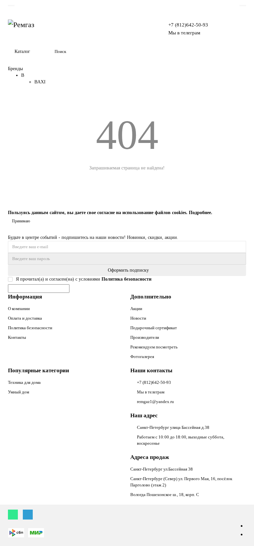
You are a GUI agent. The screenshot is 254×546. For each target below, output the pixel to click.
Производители (144, 337)
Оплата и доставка (25, 318)
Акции (136, 308)
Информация (25, 297)
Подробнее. (200, 212)
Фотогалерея (142, 356)
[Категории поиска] (46, 51)
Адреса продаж (149, 457)
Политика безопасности (30, 327)
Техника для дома (24, 382)
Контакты (17, 337)
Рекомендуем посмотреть (154, 346)
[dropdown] (11, 5)
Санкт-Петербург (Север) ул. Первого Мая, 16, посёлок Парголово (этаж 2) (181, 481)
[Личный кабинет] (242, 5)
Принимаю (21, 221)
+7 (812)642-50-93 (188, 24)
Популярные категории (38, 370)
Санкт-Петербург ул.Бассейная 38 (161, 469)
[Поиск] (239, 51)
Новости (138, 318)
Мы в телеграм (184, 32)
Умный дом (18, 391)
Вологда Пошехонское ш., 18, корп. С (164, 494)
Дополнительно (150, 297)
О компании (19, 308)
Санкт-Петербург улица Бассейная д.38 (173, 427)
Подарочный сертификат (153, 327)
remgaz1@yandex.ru (155, 401)
